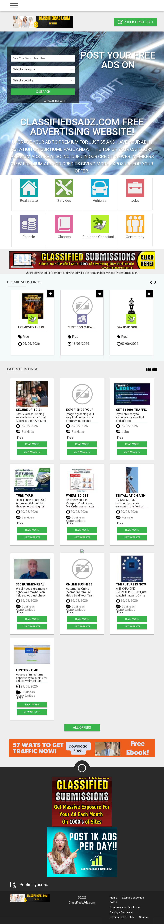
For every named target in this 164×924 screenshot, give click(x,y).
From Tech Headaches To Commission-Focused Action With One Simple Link (131, 327)
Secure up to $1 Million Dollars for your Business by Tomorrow (31, 409)
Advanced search (55, 101)
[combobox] (43, 69)
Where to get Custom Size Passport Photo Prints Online (80, 495)
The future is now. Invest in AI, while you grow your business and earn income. (131, 584)
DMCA (114, 902)
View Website (32, 451)
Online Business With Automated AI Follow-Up (81, 584)
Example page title (133, 897)
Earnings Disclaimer (121, 912)
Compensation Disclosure (125, 907)
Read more (32, 444)
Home (113, 897)
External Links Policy (122, 917)
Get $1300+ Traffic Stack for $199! (131, 409)
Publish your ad (138, 22)
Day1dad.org (78, 327)
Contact (144, 917)
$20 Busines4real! (30, 584)
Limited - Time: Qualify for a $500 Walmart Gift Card (31, 670)
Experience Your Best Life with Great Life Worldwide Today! (81, 409)
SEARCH (44, 91)
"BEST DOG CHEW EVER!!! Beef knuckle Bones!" (32, 327)
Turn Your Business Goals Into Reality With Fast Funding (30, 495)
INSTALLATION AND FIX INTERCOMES (130, 495)
